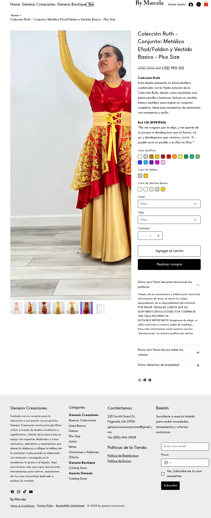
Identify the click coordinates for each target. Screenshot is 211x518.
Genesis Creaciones (28, 408)
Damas (73, 431)
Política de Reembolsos (123, 455)
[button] (206, 3)
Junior (73, 441)
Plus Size (74, 436)
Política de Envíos (119, 461)
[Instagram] (18, 492)
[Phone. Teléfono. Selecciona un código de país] (168, 462)
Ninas (72, 447)
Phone (165, 455)
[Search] (198, 4)
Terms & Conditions (22, 506)
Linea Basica (77, 426)
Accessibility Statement (70, 505)
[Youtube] (31, 492)
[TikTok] (25, 492)
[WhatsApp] (140, 380)
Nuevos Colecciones (82, 420)
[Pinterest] (150, 380)
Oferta (74, 457)
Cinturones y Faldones (84, 452)
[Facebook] (145, 380)
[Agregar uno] (158, 236)
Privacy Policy (45, 505)
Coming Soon (78, 468)
